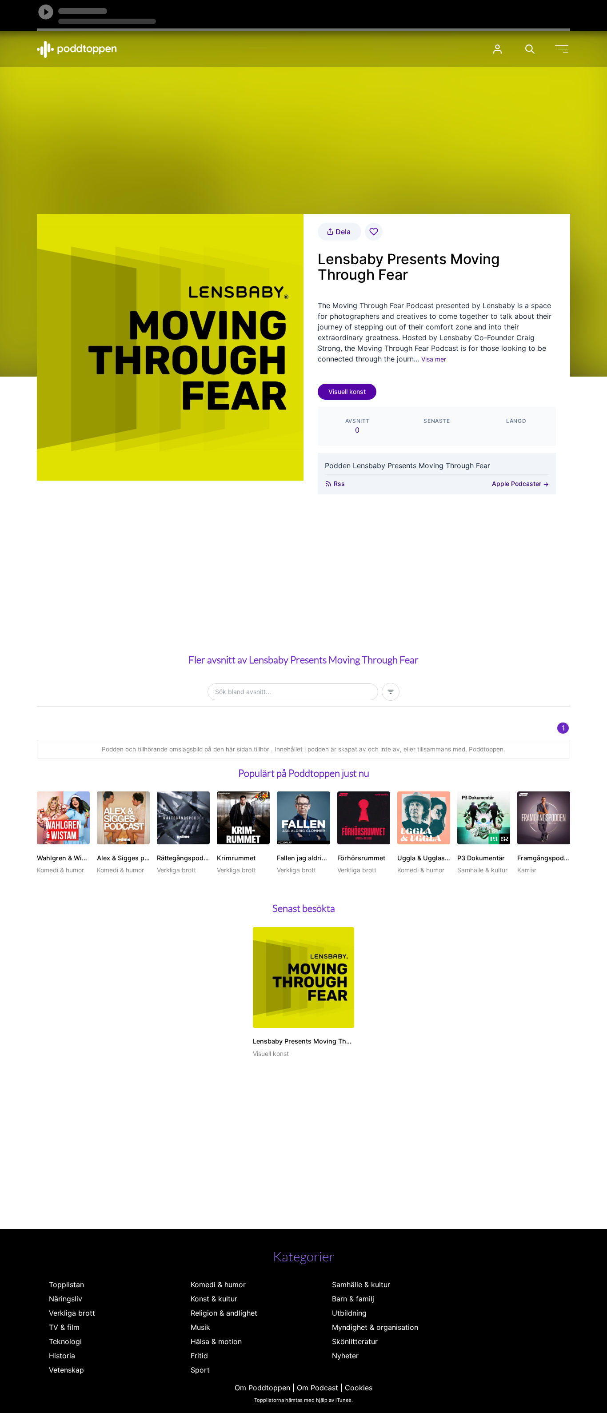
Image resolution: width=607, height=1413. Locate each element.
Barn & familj (353, 1298)
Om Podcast (317, 1387)
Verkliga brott (72, 1313)
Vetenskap (66, 1369)
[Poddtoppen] (77, 49)
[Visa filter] (390, 692)
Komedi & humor (218, 1284)
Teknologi (65, 1341)
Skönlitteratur (355, 1341)
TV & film (64, 1327)
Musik (200, 1327)
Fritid (199, 1355)
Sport (200, 1369)
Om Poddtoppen (262, 1387)
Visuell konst (347, 391)
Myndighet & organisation (375, 1327)
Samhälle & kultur (361, 1284)
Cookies (358, 1387)
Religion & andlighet (224, 1313)
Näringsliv (65, 1298)
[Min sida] (497, 49)
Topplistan (66, 1284)
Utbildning (349, 1313)
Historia (62, 1355)
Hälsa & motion (216, 1341)
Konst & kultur (214, 1298)
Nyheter (345, 1355)
